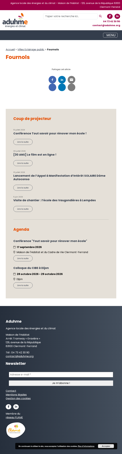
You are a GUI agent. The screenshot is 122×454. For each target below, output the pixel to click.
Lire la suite (23, 142)
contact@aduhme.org (106, 25)
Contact (11, 391)
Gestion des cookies (18, 398)
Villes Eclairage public (30, 49)
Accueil (10, 49)
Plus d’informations (86, 446)
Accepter (106, 446)
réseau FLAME (14, 417)
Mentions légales (16, 394)
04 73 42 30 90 (111, 21)
